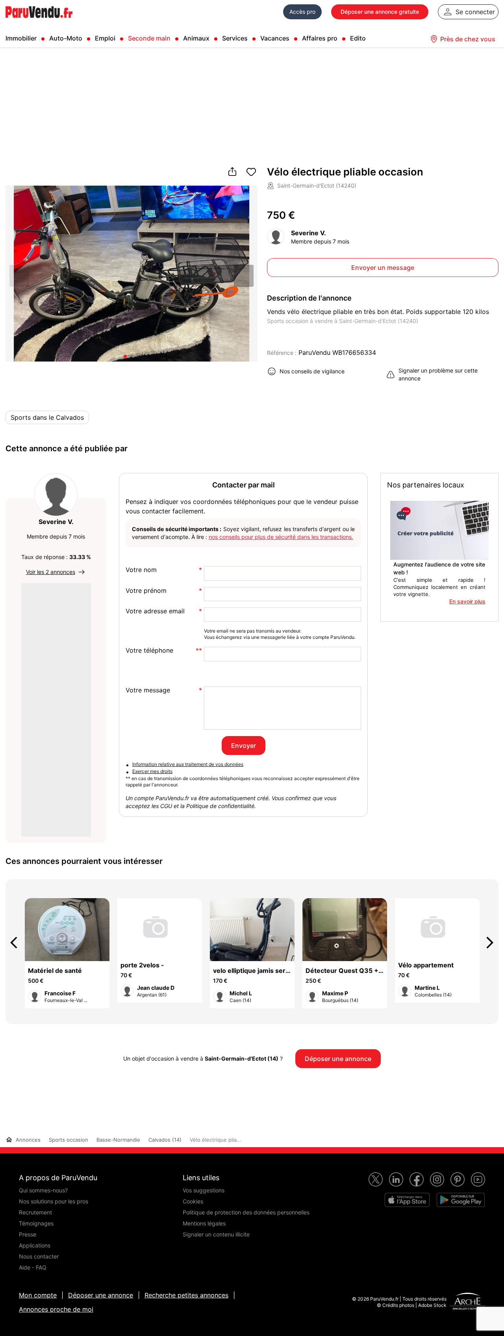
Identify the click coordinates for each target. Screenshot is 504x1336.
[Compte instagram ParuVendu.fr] (437, 1179)
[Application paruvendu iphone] (407, 1200)
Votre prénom (146, 590)
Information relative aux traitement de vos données (187, 764)
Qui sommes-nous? (43, 1190)
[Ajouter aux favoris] (251, 172)
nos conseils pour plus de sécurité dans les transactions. (281, 536)
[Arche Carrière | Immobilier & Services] (467, 1302)
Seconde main (149, 38)
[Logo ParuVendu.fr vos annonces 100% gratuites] (39, 21)
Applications (34, 1245)
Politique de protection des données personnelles (246, 1212)
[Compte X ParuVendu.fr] (376, 1179)
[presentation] (17, 943)
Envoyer (243, 745)
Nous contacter (39, 1256)
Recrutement (35, 1212)
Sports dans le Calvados (47, 417)
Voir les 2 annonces (50, 571)
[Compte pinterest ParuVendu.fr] (457, 1179)
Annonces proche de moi (56, 1309)
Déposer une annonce (100, 1295)
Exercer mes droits (152, 771)
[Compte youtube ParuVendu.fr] (478, 1179)
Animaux (196, 38)
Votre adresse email (155, 611)
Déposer (380, 11)
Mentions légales (204, 1223)
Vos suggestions (203, 1190)
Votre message (148, 690)
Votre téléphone (149, 650)
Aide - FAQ (32, 1267)
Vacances (274, 38)
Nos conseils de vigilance (312, 371)
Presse (27, 1234)
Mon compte (38, 1295)
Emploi (105, 38)
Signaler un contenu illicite (216, 1234)
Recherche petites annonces (186, 1295)
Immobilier (21, 38)
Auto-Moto (65, 38)
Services (235, 38)
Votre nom (141, 570)
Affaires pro (319, 38)
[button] (244, 276)
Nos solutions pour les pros (53, 1201)
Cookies (193, 1201)
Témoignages (36, 1223)
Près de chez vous (467, 39)
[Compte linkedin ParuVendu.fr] (396, 1179)
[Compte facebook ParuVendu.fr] (417, 1179)
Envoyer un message (382, 267)
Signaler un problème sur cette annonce (438, 374)
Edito (358, 38)
